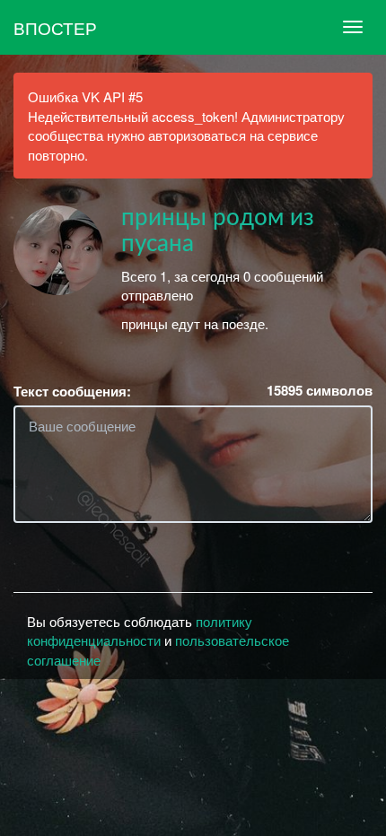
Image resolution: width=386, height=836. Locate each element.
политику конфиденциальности (139, 630)
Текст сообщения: (72, 391)
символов (320, 390)
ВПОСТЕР (55, 27)
